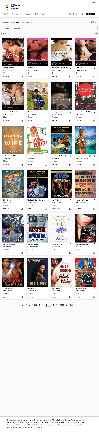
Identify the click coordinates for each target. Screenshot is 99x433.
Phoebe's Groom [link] (32, 112)
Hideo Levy (80, 114)
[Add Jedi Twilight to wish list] (70, 209)
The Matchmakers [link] (57, 244)
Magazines (28, 14)
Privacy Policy (56, 420)
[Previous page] (23, 305)
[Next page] (78, 305)
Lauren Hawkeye (33, 70)
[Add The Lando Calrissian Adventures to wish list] (46, 209)
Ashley (79, 246)
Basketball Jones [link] (81, 288)
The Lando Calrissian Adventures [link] (36, 200)
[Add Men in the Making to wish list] (94, 209)
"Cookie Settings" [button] (34, 425)
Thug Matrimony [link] (8, 288)
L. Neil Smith (32, 202)
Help (93, 2)
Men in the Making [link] (82, 200)
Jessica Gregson (57, 114)
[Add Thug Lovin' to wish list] (46, 297)
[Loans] (82, 14)
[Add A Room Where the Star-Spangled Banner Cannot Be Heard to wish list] (94, 121)
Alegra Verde (8, 114)
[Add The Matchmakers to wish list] (70, 253)
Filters (5, 33)
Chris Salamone (33, 246)
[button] (73, 14)
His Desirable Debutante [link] (60, 68)
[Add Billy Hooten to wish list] (22, 209)
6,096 (72, 305)
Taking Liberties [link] (8, 68)
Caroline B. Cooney (82, 158)
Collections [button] (16, 14)
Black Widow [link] (56, 288)
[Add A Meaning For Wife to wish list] (22, 165)
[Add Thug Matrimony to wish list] (22, 297)
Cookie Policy (38, 427)
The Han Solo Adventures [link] (60, 156)
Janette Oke (56, 246)
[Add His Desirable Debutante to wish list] (70, 76)
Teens (43, 14)
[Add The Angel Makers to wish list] (70, 121)
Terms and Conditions (41, 420)
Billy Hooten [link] (7, 200)
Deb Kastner (32, 114)
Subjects (5, 14)
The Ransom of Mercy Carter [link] (84, 156)
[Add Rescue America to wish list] (46, 253)
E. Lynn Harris (81, 291)
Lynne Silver (56, 70)
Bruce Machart (81, 202)
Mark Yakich (8, 158)
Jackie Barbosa (9, 70)
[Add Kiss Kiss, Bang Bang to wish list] (94, 253)
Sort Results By (6, 28)
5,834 (34, 305)
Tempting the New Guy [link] (10, 112)
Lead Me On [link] (31, 68)
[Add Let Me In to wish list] (94, 76)
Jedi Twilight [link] (56, 200)
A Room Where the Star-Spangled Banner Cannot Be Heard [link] (84, 112)
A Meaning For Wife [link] (9, 156)
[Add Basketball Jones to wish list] (94, 297)
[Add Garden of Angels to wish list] (22, 253)
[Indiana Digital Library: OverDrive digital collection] (12, 7)
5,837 (55, 305)
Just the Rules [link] (32, 156)
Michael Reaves (57, 202)
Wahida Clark (8, 291)
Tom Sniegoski (9, 202)
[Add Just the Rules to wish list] (46, 165)
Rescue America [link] (32, 244)
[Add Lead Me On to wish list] (46, 76)
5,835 (41, 305)
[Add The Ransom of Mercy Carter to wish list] (94, 165)
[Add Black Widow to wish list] (70, 297)
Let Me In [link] (79, 68)
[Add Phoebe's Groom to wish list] (46, 121)
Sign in (90, 14)
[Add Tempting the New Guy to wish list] (22, 121)
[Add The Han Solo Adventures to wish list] (70, 165)
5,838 (62, 305)
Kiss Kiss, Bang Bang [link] (82, 244)
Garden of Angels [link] (9, 244)
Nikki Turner (56, 291)
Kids (36, 14)
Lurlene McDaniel (9, 246)
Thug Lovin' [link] (31, 288)
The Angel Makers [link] (58, 112)
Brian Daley (56, 158)
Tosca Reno (32, 158)
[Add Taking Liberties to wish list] (22, 76)
